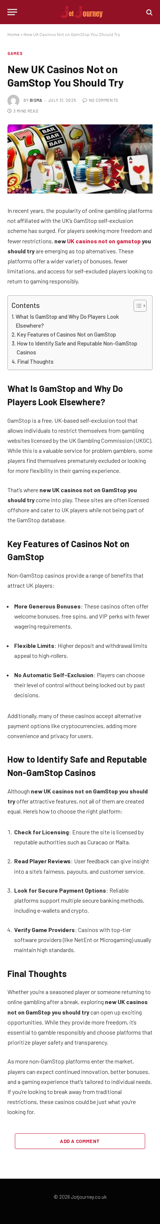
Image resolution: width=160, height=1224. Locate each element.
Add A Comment (80, 1141)
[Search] (149, 12)
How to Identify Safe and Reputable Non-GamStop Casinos (77, 347)
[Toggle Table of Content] (136, 305)
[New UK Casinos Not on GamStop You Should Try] (80, 159)
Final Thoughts (35, 361)
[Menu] (12, 12)
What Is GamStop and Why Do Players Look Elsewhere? (67, 321)
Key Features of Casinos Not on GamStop (66, 334)
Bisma (36, 100)
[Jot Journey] (80, 12)
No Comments (103, 100)
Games (15, 53)
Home (13, 34)
